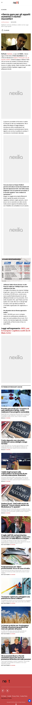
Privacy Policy (15, 696)
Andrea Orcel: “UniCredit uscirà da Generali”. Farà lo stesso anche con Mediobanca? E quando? (15, 505)
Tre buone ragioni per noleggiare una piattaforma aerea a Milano (15, 597)
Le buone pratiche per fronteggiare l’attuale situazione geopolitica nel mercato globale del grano (15, 627)
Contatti (9, 696)
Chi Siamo (3, 696)
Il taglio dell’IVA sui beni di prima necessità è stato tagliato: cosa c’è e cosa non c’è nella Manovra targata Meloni (15, 536)
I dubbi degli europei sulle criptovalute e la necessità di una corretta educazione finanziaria (14, 473)
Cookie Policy (23, 696)
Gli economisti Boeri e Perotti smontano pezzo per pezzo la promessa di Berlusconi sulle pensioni (16, 657)
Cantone (9, 54)
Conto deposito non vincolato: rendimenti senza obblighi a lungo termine (14, 441)
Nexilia (3, 418)
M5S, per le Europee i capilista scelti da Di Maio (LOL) (15, 330)
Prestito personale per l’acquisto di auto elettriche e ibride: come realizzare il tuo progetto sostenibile (15, 410)
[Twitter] (6, 689)
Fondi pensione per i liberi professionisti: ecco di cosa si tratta (15, 567)
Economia (4, 9)
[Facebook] (1, 689)
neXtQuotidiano (5, 22)
